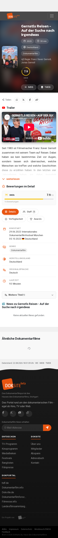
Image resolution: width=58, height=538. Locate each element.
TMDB (47, 87)
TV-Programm (9, 444)
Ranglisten (7, 462)
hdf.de (5, 482)
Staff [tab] (30, 211)
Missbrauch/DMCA (42, 529)
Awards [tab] (38, 219)
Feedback (6, 532)
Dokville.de (8, 492)
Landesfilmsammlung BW (14, 506)
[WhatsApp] (16, 100)
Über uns (36, 444)
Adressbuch (37, 458)
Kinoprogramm (10, 448)
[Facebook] (30, 100)
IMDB (30, 87)
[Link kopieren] (36, 100)
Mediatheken (9, 453)
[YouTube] (21, 414)
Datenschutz (26, 529)
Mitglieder (36, 448)
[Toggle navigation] (51, 16)
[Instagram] (29, 414)
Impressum (14, 529)
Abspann (35, 453)
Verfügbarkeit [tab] (16, 219)
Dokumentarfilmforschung (14, 497)
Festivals (7, 458)
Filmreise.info (9, 501)
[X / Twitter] (23, 100)
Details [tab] (12, 211)
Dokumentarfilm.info (13, 487)
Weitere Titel (17, 295)
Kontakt (35, 462)
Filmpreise (7, 467)
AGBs (4, 529)
